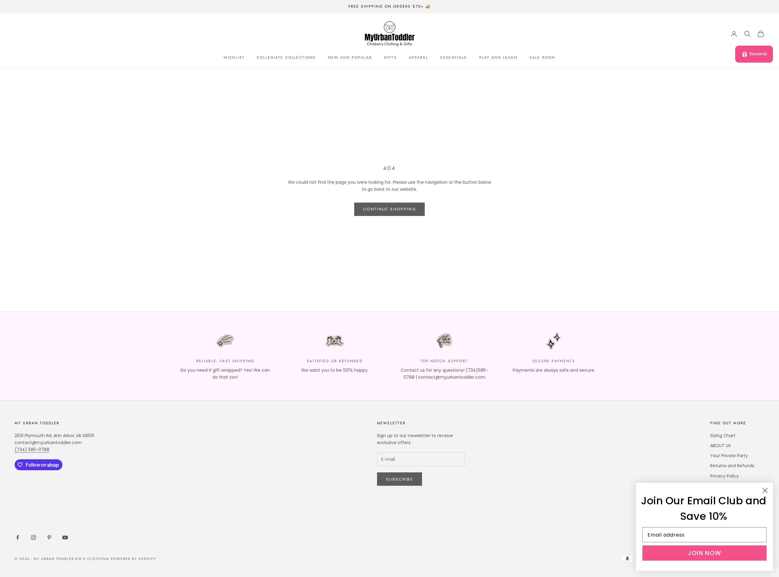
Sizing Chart (722, 436)
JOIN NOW (704, 553)
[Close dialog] (765, 490)
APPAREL (418, 57)
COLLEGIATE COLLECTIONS (286, 57)
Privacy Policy (724, 476)
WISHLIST (234, 57)
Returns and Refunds (732, 466)
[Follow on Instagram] (33, 537)
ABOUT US (720, 446)
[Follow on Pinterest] (49, 537)
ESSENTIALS (453, 57)
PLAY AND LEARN (498, 57)
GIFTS (390, 57)
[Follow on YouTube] (65, 537)
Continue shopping (389, 209)
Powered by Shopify (133, 558)
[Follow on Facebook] (18, 537)
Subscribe (399, 479)
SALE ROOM (542, 57)
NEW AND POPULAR (350, 57)
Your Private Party (729, 456)
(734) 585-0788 (32, 450)
